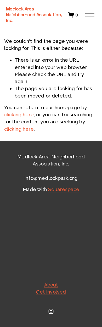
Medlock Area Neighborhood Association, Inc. (33, 14)
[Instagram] (51, 311)
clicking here (19, 114)
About (51, 285)
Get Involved (51, 292)
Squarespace (63, 189)
